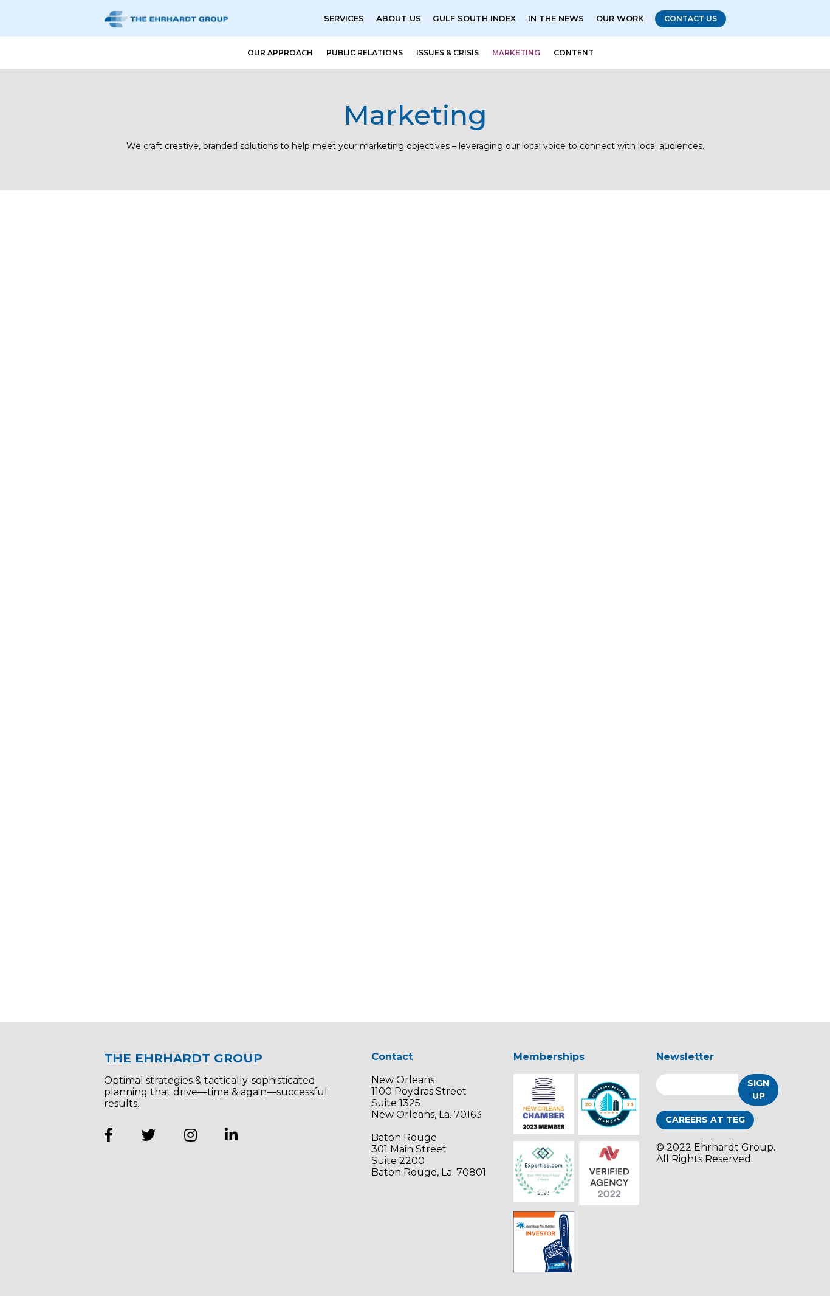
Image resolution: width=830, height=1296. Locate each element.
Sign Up (758, 1089)
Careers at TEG (705, 1119)
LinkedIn (231, 1135)
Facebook (108, 1135)
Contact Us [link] (662, 956)
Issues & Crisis (447, 52)
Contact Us (690, 18)
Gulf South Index (474, 18)
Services (344, 18)
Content (574, 52)
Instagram (190, 1135)
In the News (556, 18)
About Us (398, 18)
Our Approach (280, 52)
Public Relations (364, 52)
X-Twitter (148, 1135)
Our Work (619, 18)
